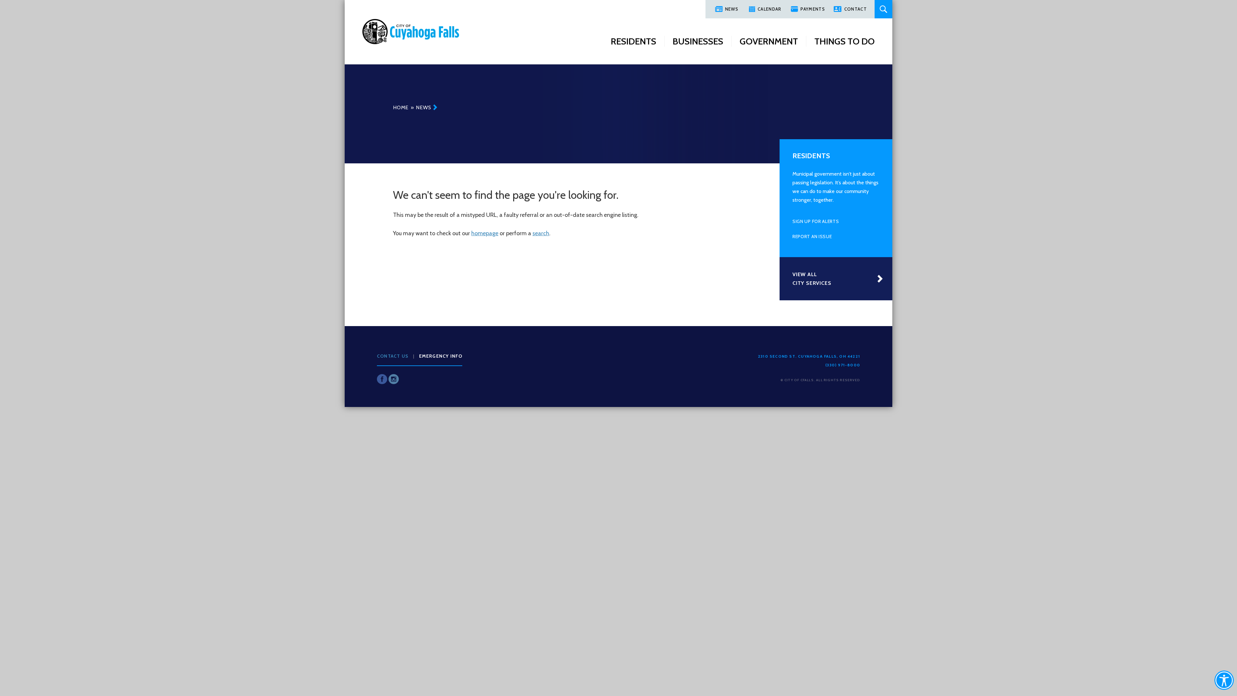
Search (883, 9)
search (540, 233)
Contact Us (392, 356)
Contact (855, 9)
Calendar (769, 9)
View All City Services (811, 278)
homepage (484, 233)
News (731, 9)
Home (400, 107)
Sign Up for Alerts (815, 221)
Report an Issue (812, 236)
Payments (813, 9)
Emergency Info (441, 356)
